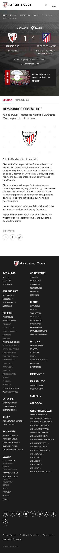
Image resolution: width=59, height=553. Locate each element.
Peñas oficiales (36, 288)
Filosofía (33, 310)
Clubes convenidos (10, 469)
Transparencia (35, 324)
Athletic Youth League (11, 342)
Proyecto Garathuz (10, 473)
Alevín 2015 (7, 385)
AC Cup (5, 488)
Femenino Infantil (9, 374)
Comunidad (34, 295)
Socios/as (34, 277)
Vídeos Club (7, 306)
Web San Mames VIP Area (39, 429)
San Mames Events (10, 446)
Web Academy (35, 464)
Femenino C (7, 335)
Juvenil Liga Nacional (11, 349)
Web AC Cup (34, 457)
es (46, 5)
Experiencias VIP (8, 406)
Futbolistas (34, 353)
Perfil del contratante (38, 334)
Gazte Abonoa (35, 281)
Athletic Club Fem (9, 320)
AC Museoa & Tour (10, 439)
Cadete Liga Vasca (9, 353)
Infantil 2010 (7, 367)
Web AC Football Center (39, 450)
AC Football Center (10, 476)
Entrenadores (35, 367)
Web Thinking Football (38, 443)
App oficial (36, 403)
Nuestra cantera (9, 461)
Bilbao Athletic (8, 328)
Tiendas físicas (8, 424)
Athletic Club (25, 15)
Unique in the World (37, 415)
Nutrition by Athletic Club (40, 472)
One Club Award (36, 385)
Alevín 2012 (7, 378)
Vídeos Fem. (7, 299)
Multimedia (7, 281)
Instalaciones (35, 317)
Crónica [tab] (7, 99)
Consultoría (7, 482)
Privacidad (34, 535)
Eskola (5, 499)
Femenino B (7, 324)
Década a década (36, 345)
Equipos (13, 15)
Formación (7, 479)
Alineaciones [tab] (22, 99)
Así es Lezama (8, 463)
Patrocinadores (36, 320)
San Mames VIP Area (10, 443)
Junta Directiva (35, 313)
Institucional (35, 306)
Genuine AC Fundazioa (11, 388)
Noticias (6, 277)
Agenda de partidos (10, 392)
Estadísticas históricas (38, 360)
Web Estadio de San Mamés (40, 422)
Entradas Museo (9, 410)
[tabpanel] (29, 173)
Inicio (5, 15)
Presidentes (34, 363)
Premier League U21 (10, 331)
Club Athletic (35, 284)
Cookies (23, 535)
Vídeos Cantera (8, 302)
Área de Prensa (36, 327)
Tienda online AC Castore (12, 421)
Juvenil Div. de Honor (11, 345)
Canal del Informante (38, 331)
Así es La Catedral (9, 435)
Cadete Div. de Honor (10, 356)
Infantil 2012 (7, 363)
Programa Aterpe (36, 389)
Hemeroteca (7, 284)
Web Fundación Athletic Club (41, 440)
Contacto (35, 395)
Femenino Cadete (9, 360)
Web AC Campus (36, 454)
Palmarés (34, 349)
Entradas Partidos (10, 403)
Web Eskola (34, 468)
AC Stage (6, 496)
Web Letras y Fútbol (38, 447)
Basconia (6, 338)
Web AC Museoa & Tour (39, 425)
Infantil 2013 (7, 370)
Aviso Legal (48, 535)
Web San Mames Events (39, 436)
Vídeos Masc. (8, 295)
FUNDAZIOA (36, 373)
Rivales (33, 356)
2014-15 (35, 15)
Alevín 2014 (7, 381)
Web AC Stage (35, 461)
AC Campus (7, 492)
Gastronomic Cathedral (12, 450)
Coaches (6, 485)
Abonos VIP (34, 291)
